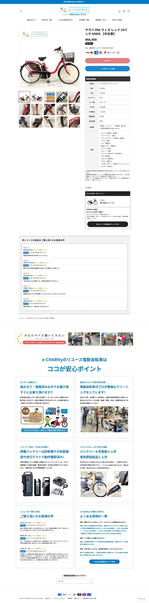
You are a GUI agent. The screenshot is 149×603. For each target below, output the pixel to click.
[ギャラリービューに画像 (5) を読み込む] (74, 97)
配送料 (91, 48)
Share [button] (89, 188)
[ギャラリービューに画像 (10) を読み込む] (74, 109)
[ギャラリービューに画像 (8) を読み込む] (49, 109)
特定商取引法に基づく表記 (89, 598)
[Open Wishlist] (124, 11)
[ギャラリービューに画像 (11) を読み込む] (24, 122)
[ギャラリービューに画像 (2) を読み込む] (37, 97)
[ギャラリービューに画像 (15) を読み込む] (74, 122)
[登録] (90, 581)
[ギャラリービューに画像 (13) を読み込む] (49, 122)
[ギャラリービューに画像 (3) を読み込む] (49, 97)
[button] (21, 11)
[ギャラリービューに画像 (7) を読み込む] (37, 109)
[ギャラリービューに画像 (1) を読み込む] (24, 97)
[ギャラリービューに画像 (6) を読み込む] (24, 109)
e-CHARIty (27, 598)
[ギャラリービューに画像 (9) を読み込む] (62, 109)
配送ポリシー (77, 598)
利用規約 (70, 598)
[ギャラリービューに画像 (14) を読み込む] (62, 122)
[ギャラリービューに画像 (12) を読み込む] (37, 122)
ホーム (22, 318)
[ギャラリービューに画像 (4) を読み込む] (62, 97)
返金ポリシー (48, 598)
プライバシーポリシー (59, 598)
